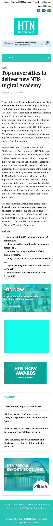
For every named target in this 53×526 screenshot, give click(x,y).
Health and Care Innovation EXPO (22, 207)
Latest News (18, 504)
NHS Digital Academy (21, 105)
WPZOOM (33, 522)
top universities (30, 102)
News (4, 67)
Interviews (12, 508)
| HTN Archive (24, 1)
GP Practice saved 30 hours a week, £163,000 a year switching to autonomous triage (25, 417)
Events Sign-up (11, 1)
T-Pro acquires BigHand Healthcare (22, 406)
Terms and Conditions (38, 504)
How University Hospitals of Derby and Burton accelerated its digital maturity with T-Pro (24, 443)
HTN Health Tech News (35, 519)
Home (7, 504)
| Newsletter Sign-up (41, 1)
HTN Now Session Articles (33, 508)
